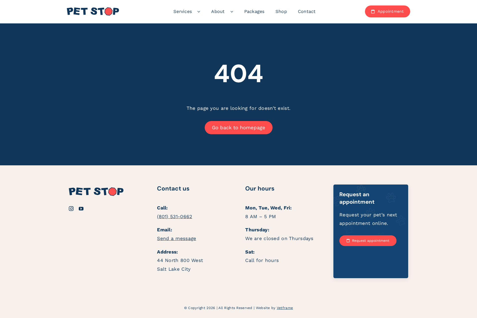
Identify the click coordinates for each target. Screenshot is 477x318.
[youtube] (81, 208)
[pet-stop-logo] (93, 9)
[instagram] (71, 208)
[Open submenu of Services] (201, 11)
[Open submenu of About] (234, 11)
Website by (274, 308)
